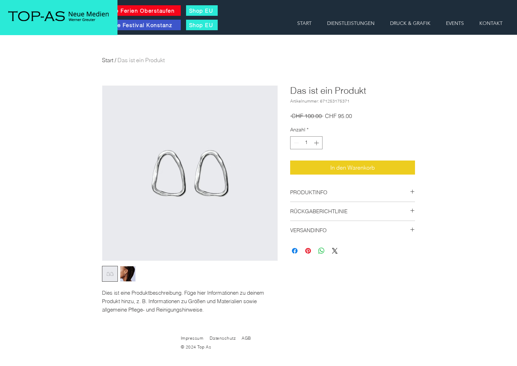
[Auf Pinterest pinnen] (308, 251)
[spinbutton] (306, 143)
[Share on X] (335, 251)
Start (107, 60)
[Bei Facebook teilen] (295, 251)
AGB (246, 338)
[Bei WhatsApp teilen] (321, 251)
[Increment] (317, 143)
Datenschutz (223, 338)
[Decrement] (295, 143)
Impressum (192, 338)
